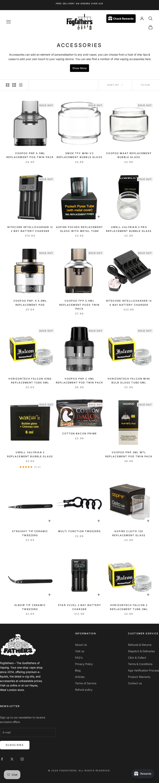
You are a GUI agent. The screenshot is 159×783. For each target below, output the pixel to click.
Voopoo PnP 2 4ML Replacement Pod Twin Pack (79, 380)
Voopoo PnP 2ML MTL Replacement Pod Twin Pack (129, 454)
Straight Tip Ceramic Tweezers (30, 533)
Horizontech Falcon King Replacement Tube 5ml (30, 380)
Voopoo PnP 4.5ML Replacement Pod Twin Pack (30, 155)
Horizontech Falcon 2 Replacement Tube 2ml (129, 607)
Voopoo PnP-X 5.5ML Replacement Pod (30, 302)
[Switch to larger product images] (7, 85)
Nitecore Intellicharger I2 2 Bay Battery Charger (30, 229)
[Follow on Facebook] (2, 759)
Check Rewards (123, 18)
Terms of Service (85, 683)
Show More (79, 68)
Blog (78, 670)
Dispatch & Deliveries (141, 651)
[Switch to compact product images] (20, 85)
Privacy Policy (84, 664)
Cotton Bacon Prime (79, 433)
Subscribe (15, 744)
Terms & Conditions (140, 664)
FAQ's (79, 657)
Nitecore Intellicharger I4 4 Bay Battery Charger (129, 302)
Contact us (135, 683)
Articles (80, 676)
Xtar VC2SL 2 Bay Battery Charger (79, 607)
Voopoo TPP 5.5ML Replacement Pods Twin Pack (79, 304)
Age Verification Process (143, 670)
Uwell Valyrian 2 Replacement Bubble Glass (30, 454)
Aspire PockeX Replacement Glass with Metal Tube (79, 229)
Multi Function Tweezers (79, 531)
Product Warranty (139, 676)
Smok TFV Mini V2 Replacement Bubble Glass (79, 155)
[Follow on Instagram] (22, 759)
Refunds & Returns (139, 644)
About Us (81, 644)
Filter (145, 85)
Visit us (79, 651)
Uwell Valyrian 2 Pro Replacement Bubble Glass (129, 229)
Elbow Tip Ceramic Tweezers (30, 607)
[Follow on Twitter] (12, 759)
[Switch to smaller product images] (14, 85)
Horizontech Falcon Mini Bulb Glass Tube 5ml (129, 380)
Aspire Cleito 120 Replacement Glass (128, 533)
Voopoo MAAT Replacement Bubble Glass (129, 155)
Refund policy (83, 689)
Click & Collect (137, 657)
